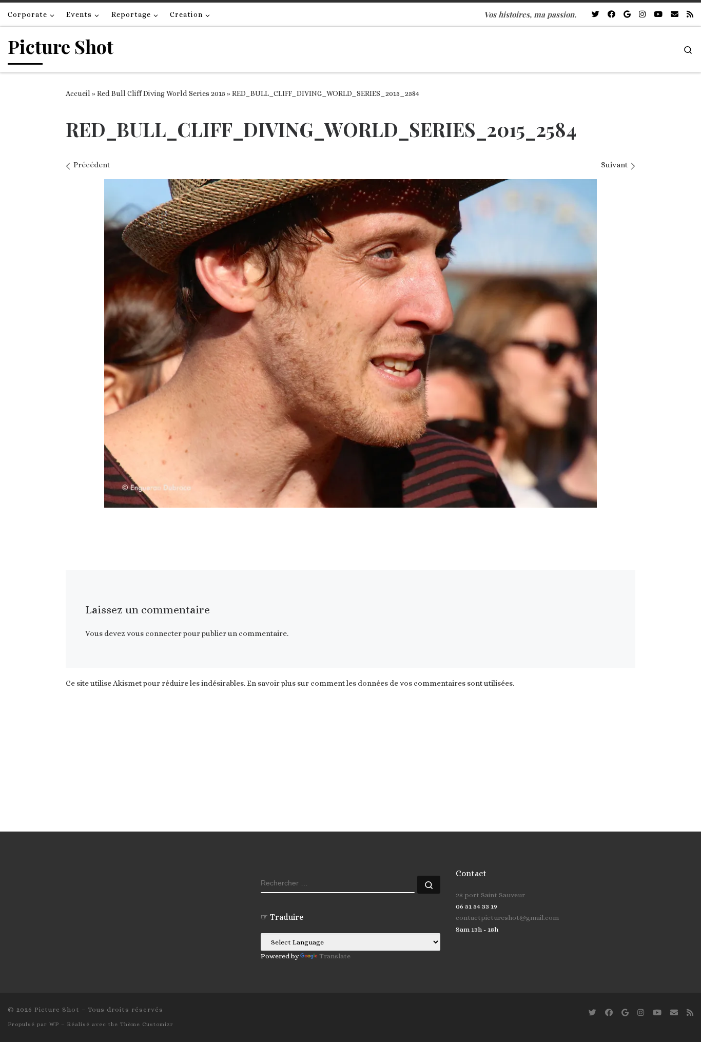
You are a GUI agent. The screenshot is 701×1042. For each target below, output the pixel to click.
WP (54, 1024)
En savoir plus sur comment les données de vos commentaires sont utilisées (380, 683)
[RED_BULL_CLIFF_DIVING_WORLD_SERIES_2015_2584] (350, 343)
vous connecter (154, 633)
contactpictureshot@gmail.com (507, 917)
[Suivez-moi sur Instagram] (642, 15)
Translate (334, 956)
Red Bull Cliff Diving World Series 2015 (161, 93)
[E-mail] (674, 15)
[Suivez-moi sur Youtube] (658, 15)
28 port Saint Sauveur (490, 895)
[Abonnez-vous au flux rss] (690, 15)
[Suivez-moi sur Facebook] (611, 15)
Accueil (78, 93)
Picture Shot (57, 1009)
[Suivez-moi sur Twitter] (595, 15)
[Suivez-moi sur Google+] (627, 15)
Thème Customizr (146, 1024)
